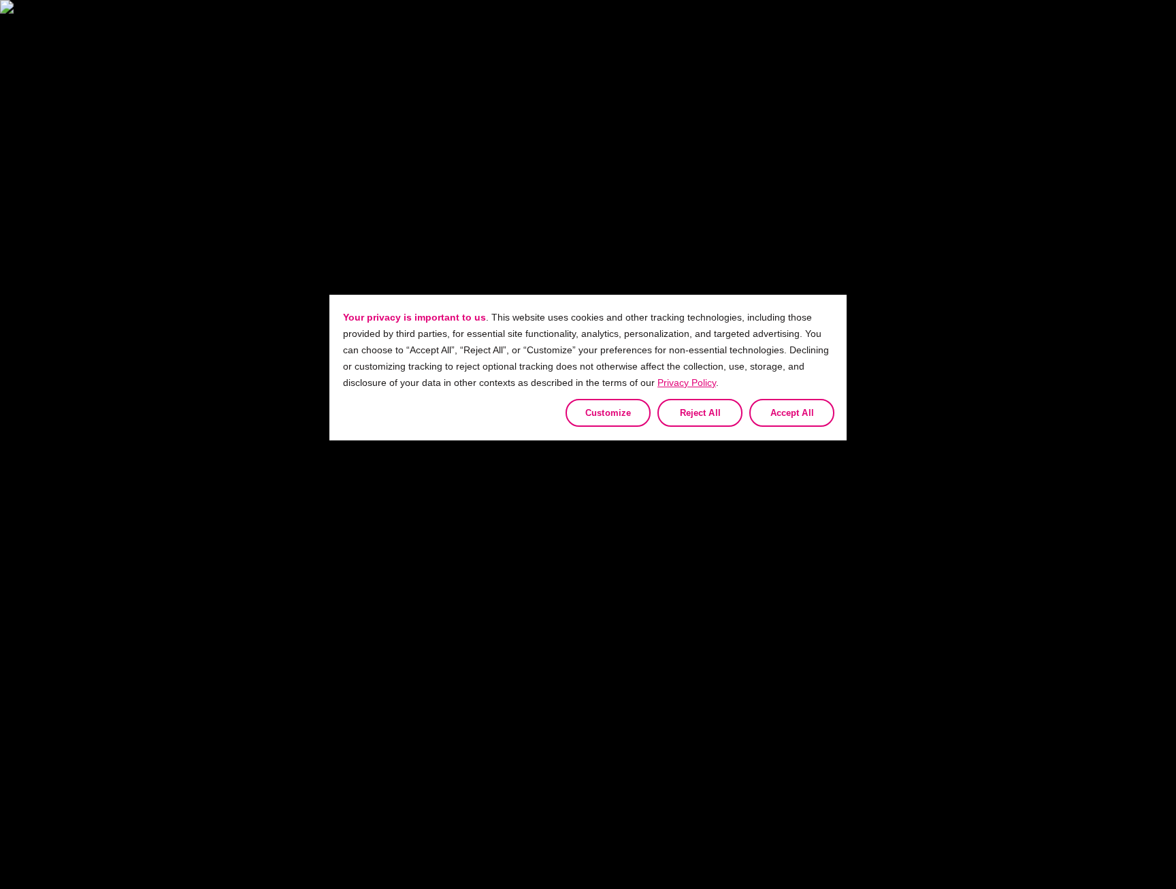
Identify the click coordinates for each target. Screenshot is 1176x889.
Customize (608, 413)
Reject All (700, 413)
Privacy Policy (686, 382)
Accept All (792, 413)
